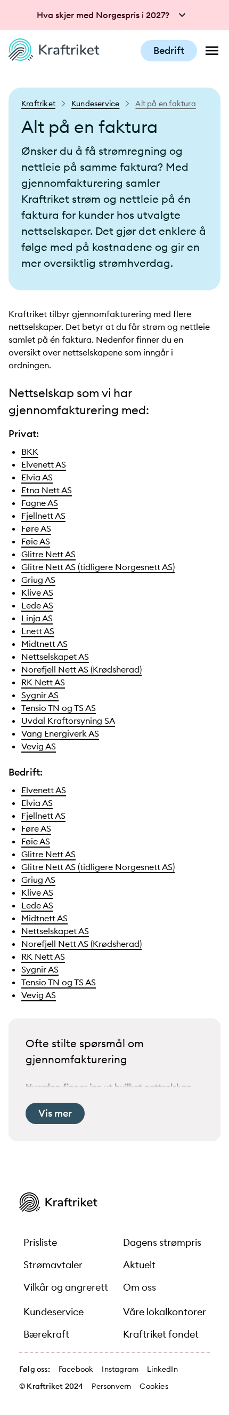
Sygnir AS (40, 695)
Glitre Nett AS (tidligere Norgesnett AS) (98, 567)
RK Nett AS (43, 682)
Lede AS (37, 605)
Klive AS (37, 592)
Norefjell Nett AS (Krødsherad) (81, 669)
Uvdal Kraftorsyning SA (68, 720)
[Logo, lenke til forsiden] (54, 57)
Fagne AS (39, 502)
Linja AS (37, 618)
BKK (29, 451)
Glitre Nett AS (48, 554)
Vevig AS (38, 746)
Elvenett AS (43, 464)
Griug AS (38, 579)
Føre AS (36, 528)
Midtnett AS (44, 643)
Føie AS (35, 541)
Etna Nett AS (46, 490)
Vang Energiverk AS (60, 733)
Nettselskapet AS (55, 656)
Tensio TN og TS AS (58, 707)
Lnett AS (37, 631)
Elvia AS (37, 477)
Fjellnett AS (43, 515)
